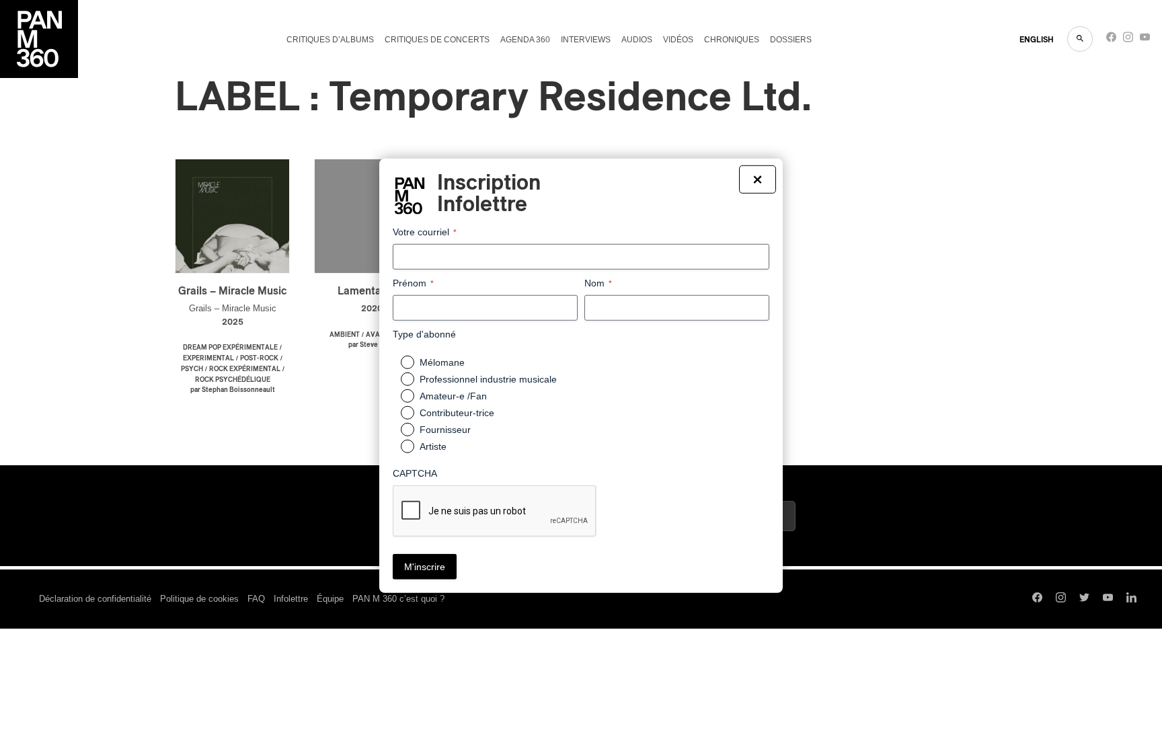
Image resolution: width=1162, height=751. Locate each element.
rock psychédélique (232, 380)
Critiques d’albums (330, 39)
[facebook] (1111, 40)
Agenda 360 (525, 39)
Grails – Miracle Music (232, 291)
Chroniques (731, 39)
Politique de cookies (199, 599)
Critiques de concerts (437, 39)
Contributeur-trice (457, 412)
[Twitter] (1084, 599)
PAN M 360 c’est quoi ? (398, 599)
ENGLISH (1036, 40)
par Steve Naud (371, 345)
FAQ (256, 599)
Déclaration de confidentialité (95, 599)
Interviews (586, 39)
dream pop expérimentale (230, 347)
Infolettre (291, 599)
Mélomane (442, 362)
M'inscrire (424, 566)
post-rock (259, 358)
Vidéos (678, 39)
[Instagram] (1128, 40)
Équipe (330, 599)
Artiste (433, 446)
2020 (372, 309)
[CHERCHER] (1080, 39)
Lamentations (371, 291)
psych (192, 369)
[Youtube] (1145, 40)
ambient (345, 334)
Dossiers (791, 39)
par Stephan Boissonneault (232, 390)
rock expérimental (244, 369)
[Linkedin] (1131, 599)
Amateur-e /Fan (453, 396)
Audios (636, 39)
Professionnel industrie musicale (488, 379)
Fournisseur (445, 429)
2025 (232, 322)
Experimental (208, 358)
